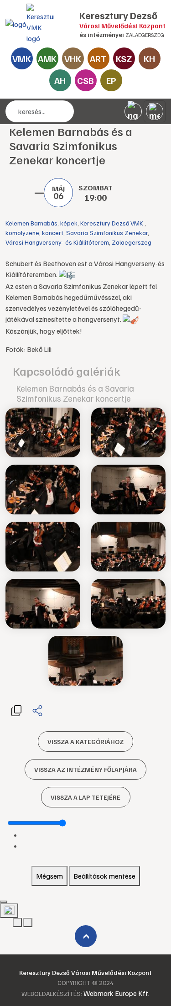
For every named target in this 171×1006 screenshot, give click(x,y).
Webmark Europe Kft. (116, 993)
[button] (16, 709)
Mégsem (49, 875)
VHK (72, 58)
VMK (21, 58)
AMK (47, 58)
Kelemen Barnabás (31, 223)
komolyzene (22, 232)
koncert (52, 232)
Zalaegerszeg (131, 242)
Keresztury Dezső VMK (112, 223)
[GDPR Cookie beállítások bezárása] (3, 902)
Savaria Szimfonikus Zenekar (107, 232)
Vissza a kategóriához (85, 741)
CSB (85, 80)
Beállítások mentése (104, 875)
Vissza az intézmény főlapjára (85, 769)
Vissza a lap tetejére (85, 797)
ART (98, 58)
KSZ (124, 58)
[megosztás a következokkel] (37, 710)
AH (60, 80)
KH (149, 58)
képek (69, 223)
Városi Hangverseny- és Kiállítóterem (57, 242)
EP (111, 80)
